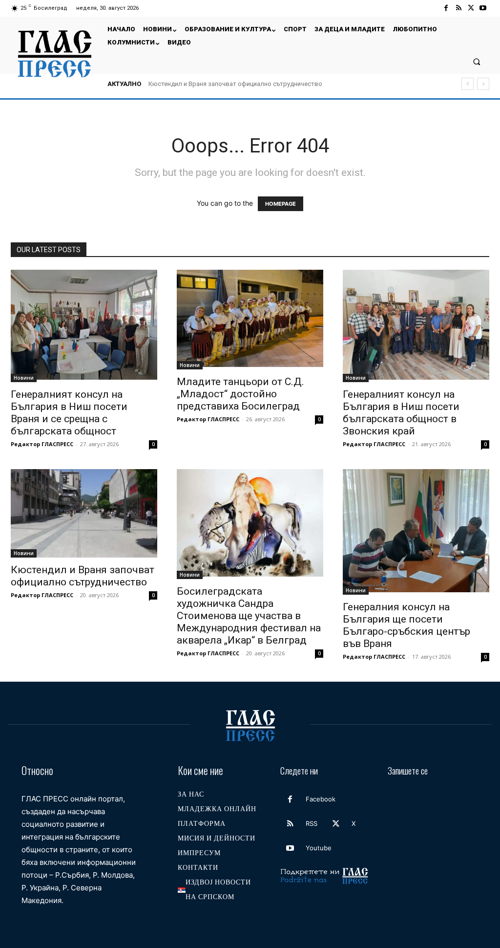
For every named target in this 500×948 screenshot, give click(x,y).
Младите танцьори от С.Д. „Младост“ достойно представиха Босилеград (240, 394)
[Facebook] (446, 8)
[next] (483, 84)
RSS (311, 823)
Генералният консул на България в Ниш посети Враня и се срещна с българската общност (69, 412)
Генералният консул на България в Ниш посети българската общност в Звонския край (401, 412)
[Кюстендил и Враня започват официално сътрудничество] (84, 513)
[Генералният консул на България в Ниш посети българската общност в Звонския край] (416, 326)
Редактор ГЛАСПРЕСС (42, 444)
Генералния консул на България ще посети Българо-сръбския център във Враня (406, 625)
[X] (471, 8)
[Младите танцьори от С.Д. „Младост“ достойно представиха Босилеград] (250, 319)
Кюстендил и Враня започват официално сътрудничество (235, 83)
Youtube (319, 848)
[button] (476, 61)
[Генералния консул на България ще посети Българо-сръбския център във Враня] (416, 532)
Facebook (320, 799)
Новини (24, 377)
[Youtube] (483, 8)
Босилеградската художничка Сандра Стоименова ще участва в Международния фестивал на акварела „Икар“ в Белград (249, 615)
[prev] (467, 84)
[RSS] (458, 8)
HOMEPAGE (280, 203)
